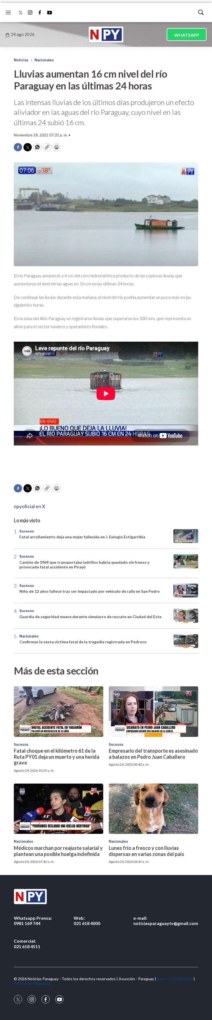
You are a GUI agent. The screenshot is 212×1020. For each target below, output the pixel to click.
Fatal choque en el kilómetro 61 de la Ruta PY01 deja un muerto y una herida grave (56, 757)
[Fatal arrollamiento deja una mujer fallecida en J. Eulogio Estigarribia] (185, 536)
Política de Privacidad (32, 983)
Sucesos (26, 531)
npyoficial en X (29, 506)
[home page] (106, 34)
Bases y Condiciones (175, 978)
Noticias (21, 60)
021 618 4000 (87, 920)
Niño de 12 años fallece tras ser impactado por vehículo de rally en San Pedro (89, 591)
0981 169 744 (33, 920)
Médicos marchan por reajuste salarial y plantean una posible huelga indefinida (58, 851)
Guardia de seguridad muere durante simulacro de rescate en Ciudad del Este (90, 616)
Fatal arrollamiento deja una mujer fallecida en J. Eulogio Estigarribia (82, 536)
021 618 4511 (27, 943)
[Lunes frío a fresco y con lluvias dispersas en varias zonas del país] (153, 809)
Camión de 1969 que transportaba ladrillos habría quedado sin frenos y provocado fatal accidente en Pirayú (84, 564)
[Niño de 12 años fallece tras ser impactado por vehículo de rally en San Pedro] (185, 591)
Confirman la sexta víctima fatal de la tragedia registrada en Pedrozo (83, 641)
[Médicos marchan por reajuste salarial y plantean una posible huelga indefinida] (58, 809)
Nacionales (44, 60)
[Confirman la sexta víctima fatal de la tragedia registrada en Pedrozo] (185, 641)
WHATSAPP (186, 35)
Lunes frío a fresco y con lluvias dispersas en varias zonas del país (146, 851)
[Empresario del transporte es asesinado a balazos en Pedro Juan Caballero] (153, 711)
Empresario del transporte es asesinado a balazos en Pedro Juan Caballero (153, 754)
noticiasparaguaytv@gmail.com (165, 920)
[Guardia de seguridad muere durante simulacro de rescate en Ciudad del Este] (185, 616)
